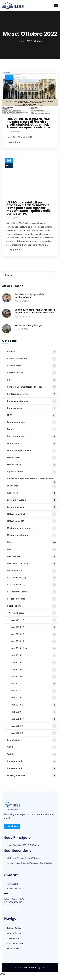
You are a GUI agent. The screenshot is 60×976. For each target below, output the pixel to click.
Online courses (31, 570)
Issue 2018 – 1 (32, 697)
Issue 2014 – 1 (32, 634)
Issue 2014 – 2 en (32, 648)
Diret (43, 967)
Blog (31, 380)
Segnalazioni (31, 740)
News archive (31, 556)
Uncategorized (31, 761)
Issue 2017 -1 (32, 683)
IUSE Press (31, 493)
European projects (31, 422)
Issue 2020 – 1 (32, 712)
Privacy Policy (14, 928)
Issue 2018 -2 (32, 705)
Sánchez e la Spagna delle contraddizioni (30, 296)
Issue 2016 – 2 (32, 676)
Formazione (31, 443)
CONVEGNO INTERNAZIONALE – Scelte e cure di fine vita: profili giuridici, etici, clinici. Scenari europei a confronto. (28, 123)
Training (31, 754)
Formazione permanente (31, 450)
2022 (29, 41)
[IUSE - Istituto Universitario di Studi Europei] (13, 5)
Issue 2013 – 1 (32, 627)
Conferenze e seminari (31, 394)
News (17, 131)
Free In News (31, 457)
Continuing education (31, 401)
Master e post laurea (31, 535)
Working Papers (32, 613)
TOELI (31, 747)
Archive (31, 351)
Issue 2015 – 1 (32, 655)
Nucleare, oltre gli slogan (29, 325)
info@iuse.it (12, 884)
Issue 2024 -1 (32, 726)
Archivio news (31, 365)
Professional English (31, 592)
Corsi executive (31, 408)
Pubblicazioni (31, 606)
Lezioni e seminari (31, 507)
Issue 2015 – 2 (32, 662)
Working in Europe (31, 775)
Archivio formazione (31, 358)
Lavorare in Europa (31, 500)
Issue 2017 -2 (32, 690)
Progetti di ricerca (31, 599)
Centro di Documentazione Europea (31, 387)
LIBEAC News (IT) (31, 521)
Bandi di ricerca (31, 373)
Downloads (13, 948)
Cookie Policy (14, 933)
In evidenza (31, 486)
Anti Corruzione (15, 943)
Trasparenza (13, 938)
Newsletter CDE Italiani (31, 563)
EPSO (11, 217)
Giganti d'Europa (31, 471)
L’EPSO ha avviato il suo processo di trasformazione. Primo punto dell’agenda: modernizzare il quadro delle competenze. (28, 208)
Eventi (11, 131)
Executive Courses (31, 436)
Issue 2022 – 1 (32, 719)
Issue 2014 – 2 (32, 641)
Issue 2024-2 (32, 733)
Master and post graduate (31, 528)
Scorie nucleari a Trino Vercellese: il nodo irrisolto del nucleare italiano (35, 311)
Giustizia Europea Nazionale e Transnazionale (31, 479)
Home (21, 41)
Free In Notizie (31, 464)
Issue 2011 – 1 (32, 620)
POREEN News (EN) (31, 577)
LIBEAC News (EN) (31, 514)
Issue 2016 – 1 (32, 669)
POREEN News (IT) (31, 584)
